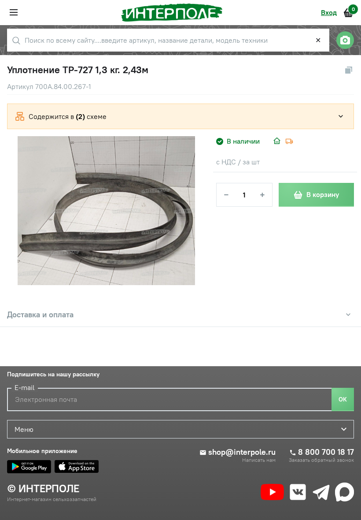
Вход (329, 12)
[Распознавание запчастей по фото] (345, 40)
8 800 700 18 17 (326, 452)
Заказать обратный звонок (321, 460)
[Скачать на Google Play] (29, 466)
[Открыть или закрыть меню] (13, 12)
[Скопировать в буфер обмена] (348, 70)
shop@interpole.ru (242, 452)
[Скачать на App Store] (77, 466)
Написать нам (259, 460)
